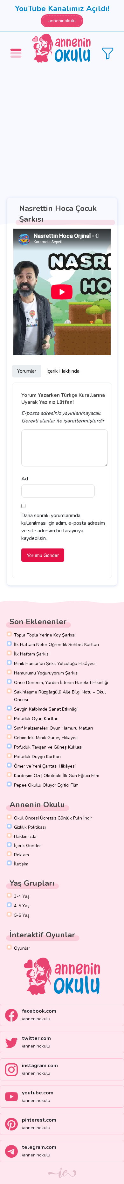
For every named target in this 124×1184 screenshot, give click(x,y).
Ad (24, 478)
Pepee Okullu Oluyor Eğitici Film (46, 785)
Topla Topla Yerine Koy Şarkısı (44, 635)
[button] (17, 48)
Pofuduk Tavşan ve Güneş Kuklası (48, 747)
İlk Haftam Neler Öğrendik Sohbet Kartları (56, 645)
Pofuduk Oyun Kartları (36, 719)
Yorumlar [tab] (26, 371)
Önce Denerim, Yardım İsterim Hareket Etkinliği (61, 683)
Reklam (21, 855)
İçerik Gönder (27, 846)
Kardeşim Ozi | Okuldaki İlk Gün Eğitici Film (56, 776)
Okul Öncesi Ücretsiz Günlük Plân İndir (53, 818)
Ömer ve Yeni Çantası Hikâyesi (45, 766)
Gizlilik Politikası (30, 827)
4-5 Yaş (22, 906)
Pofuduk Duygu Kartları (37, 757)
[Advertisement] (62, 130)
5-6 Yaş (22, 915)
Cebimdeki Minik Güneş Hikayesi (46, 738)
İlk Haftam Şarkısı (32, 654)
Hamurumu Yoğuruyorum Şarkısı (46, 673)
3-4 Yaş (22, 896)
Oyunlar (22, 948)
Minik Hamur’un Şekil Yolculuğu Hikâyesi (54, 664)
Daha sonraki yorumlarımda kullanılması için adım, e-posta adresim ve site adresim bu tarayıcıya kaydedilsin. (63, 527)
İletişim (21, 864)
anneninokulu (62, 21)
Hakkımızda (25, 836)
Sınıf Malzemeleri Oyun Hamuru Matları (53, 728)
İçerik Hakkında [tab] (62, 371)
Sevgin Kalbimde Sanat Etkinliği (46, 709)
